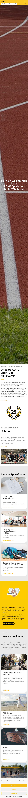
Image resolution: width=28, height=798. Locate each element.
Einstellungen (14, 793)
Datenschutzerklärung (17, 796)
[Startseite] (9, 3)
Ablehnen (14, 789)
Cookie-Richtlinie (9, 796)
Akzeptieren (14, 785)
